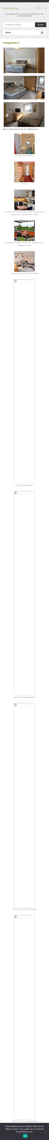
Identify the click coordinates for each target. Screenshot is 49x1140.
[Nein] (45, 1131)
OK (25, 1136)
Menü (8, 32)
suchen (40, 25)
